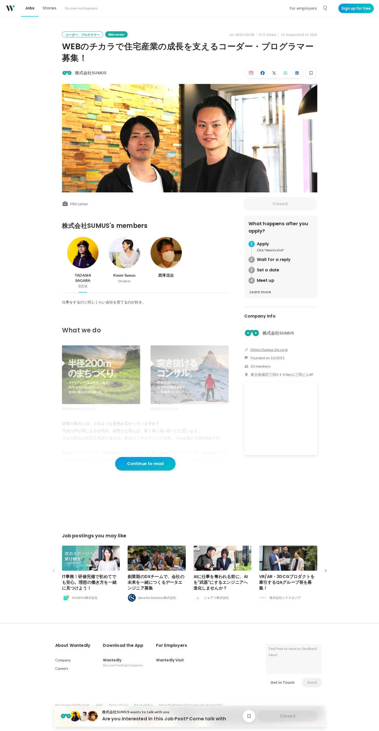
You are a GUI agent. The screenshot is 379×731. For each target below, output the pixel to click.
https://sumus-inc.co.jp (269, 349)
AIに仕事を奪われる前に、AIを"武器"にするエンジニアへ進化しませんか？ (221, 582)
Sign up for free (356, 8)
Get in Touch (282, 682)
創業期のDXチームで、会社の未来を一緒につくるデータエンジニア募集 (156, 582)
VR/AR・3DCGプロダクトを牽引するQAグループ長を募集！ (287, 582)
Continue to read (145, 464)
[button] (73, 645)
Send (312, 682)
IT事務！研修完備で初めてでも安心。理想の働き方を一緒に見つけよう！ (89, 582)
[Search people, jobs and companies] (325, 8)
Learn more (260, 292)
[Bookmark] (311, 73)
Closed (280, 204)
